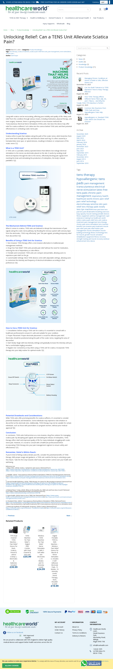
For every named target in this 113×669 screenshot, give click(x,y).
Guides (81, 62)
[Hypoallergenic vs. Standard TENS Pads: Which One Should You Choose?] (80, 119)
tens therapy (86, 175)
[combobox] (73, 9)
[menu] (56, 21)
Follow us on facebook (14, 632)
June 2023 (80, 149)
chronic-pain (10, 53)
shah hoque (14, 55)
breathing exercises (102, 212)
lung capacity (81, 214)
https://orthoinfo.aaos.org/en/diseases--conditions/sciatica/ (25, 508)
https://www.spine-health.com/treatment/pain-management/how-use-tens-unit (32, 496)
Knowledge (83, 64)
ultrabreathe (90, 212)
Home (5, 30)
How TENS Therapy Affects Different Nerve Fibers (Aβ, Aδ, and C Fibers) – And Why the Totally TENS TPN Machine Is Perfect (91, 100)
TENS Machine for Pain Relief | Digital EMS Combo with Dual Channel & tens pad (27, 545)
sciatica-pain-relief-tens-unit (38, 52)
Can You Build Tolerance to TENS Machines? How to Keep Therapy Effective (96, 89)
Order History (59, 630)
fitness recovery (100, 237)
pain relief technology (86, 201)
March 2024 (81, 140)
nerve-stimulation (65, 52)
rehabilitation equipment (85, 237)
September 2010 (82, 163)
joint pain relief (89, 228)
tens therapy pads (90, 206)
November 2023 (82, 146)
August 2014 (81, 159)
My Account (59, 627)
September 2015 (82, 153)
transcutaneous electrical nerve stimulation (91, 188)
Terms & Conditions (79, 633)
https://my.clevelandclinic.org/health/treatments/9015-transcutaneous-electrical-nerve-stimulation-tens (39, 502)
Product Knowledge (23, 30)
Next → (69, 516)
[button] (104, 2)
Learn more (104, 661)
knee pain (97, 209)
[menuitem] (18, 17)
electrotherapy (83, 204)
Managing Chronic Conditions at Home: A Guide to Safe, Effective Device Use (96, 80)
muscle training (92, 214)
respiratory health (100, 196)
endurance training (83, 218)
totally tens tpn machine (91, 208)
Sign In (100, 9)
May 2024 (80, 138)
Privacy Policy (77, 630)
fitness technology (97, 233)
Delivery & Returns (79, 636)
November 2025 (82, 134)
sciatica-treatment (23, 52)
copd (107, 216)
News (81, 59)
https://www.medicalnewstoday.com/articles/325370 (23, 493)
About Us (75, 627)
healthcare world (85, 198)
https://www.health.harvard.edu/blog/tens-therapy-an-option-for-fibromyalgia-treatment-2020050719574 (37, 485)
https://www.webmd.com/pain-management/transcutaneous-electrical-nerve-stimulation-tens (40, 476)
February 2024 (82, 142)
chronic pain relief (101, 198)
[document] (56, 664)
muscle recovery (97, 239)
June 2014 (80, 161)
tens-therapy (13, 52)
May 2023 (80, 151)
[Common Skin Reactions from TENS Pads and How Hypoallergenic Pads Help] (80, 109)
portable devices (103, 214)
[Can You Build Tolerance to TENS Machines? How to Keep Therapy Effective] (80, 89)
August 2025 (81, 136)
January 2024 (81, 144)
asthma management (98, 216)
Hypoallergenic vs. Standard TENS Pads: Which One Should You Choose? (97, 119)
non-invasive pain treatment (93, 226)
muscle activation (96, 235)
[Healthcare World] (27, 9)
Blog (12, 30)
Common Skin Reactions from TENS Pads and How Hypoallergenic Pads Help (95, 110)
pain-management (53, 52)
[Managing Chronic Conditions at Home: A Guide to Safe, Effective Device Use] (80, 79)
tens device (91, 241)
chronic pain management (89, 194)
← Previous (10, 516)
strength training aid (84, 239)
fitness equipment (83, 216)
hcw (92, 218)
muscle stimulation (94, 230)
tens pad (83, 212)
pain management (94, 183)
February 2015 (82, 155)
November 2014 (82, 157)
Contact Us (59, 633)
